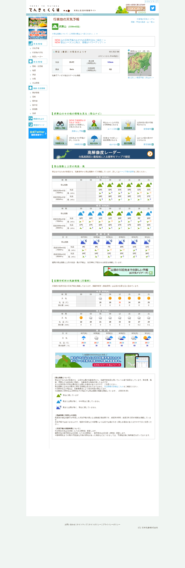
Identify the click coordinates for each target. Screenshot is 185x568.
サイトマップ (152, 2)
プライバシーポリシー (111, 524)
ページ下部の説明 (127, 172)
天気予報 (35, 48)
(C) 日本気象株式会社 (148, 528)
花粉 (34, 97)
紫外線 (35, 101)
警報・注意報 (37, 66)
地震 (34, 70)
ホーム (32, 15)
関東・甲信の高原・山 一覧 (142, 22)
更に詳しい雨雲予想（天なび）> (141, 78)
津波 (34, 75)
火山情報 (35, 83)
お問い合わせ (70, 524)
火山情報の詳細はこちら (114, 386)
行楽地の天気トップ (145, 19)
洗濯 (34, 113)
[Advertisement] (103, 96)
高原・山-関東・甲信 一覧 (60, 15)
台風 (34, 79)
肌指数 (35, 109)
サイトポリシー (95, 524)
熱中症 (35, 105)
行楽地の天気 (42, 15)
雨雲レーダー (37, 57)
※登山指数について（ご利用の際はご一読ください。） (74, 34)
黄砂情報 (35, 93)
